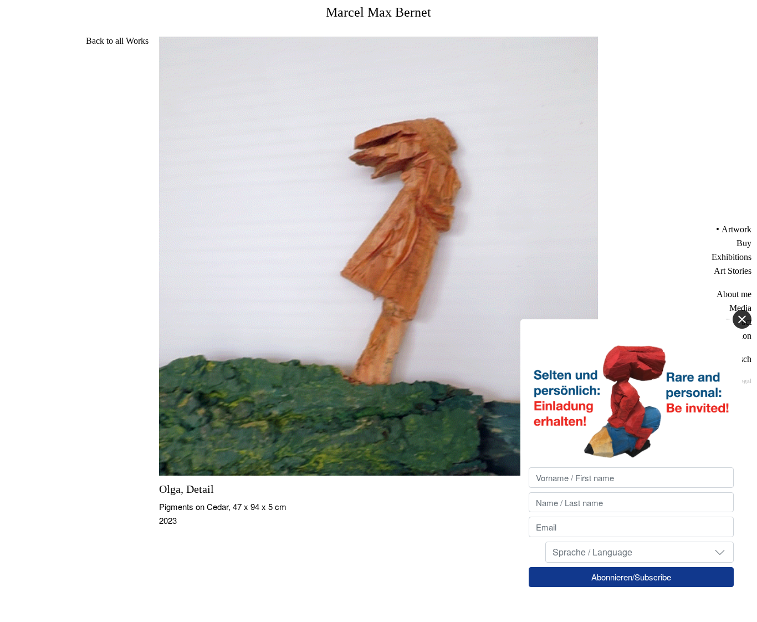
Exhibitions (731, 257)
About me (734, 294)
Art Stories (732, 271)
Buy (743, 243)
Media (740, 308)
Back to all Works (117, 40)
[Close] (742, 319)
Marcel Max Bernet (378, 12)
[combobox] (639, 551)
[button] (720, 551)
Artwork (736, 229)
